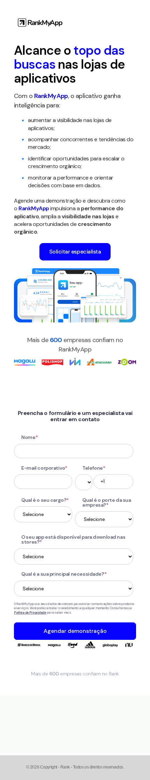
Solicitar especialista (75, 251)
